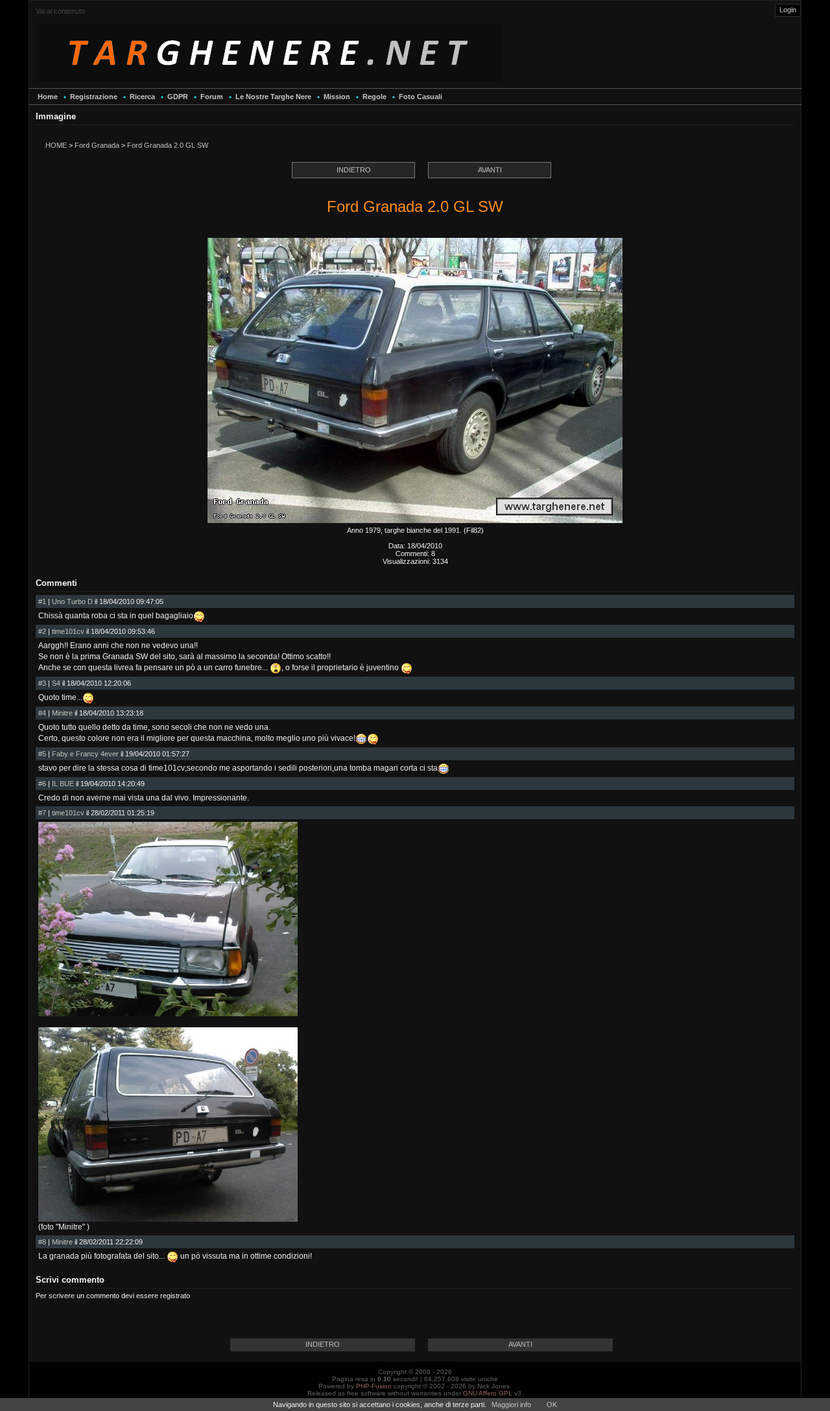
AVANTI (490, 170)
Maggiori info (511, 1404)
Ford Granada (97, 145)
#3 (42, 683)
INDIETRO (354, 170)
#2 (42, 631)
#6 (42, 783)
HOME (56, 145)
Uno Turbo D (72, 601)
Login (787, 10)
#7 (42, 813)
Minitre (62, 713)
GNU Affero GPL (487, 1393)
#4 (42, 713)
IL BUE (63, 783)
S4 (56, 683)
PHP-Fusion (374, 1386)
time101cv (68, 631)
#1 (42, 601)
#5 (42, 754)
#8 (42, 1242)
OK (552, 1404)
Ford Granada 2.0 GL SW (167, 145)
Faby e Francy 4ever (85, 754)
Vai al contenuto (60, 11)
